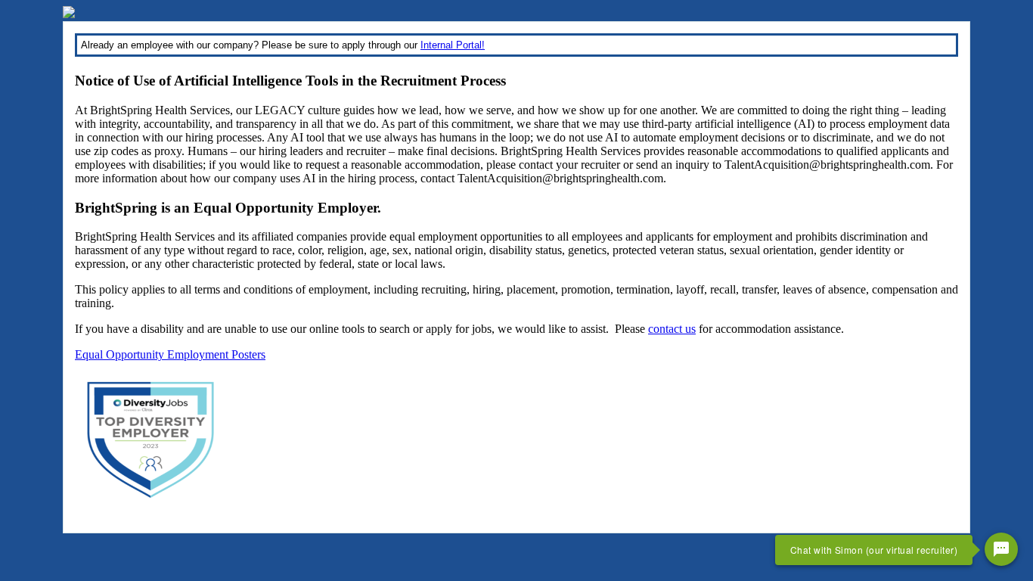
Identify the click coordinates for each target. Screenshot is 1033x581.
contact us (672, 328)
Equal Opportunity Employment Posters (170, 354)
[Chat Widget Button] (1001, 549)
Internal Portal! (452, 45)
